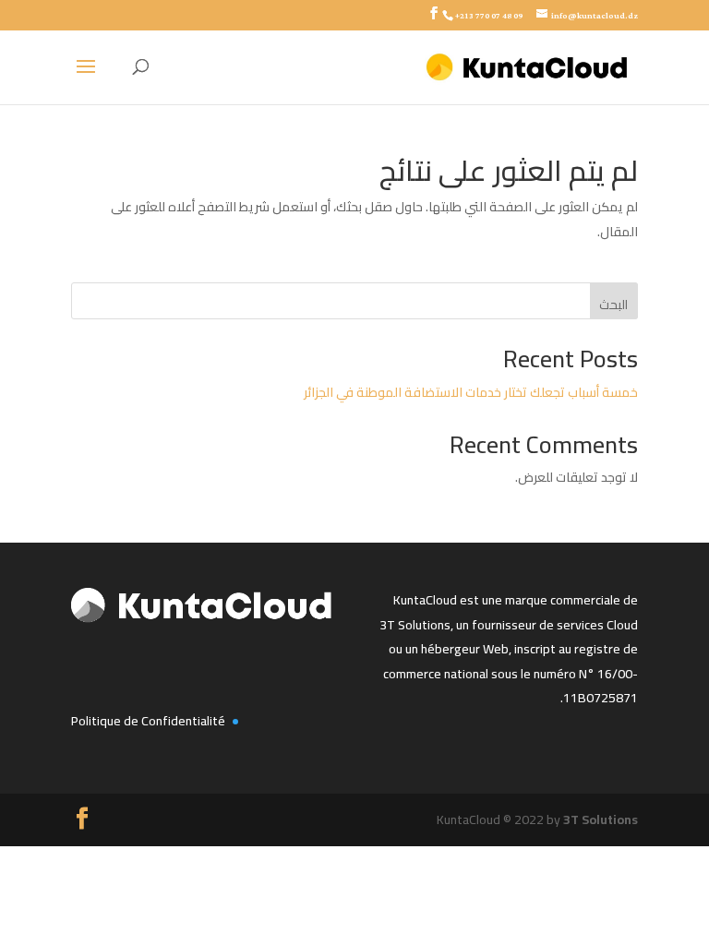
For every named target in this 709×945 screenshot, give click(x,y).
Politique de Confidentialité (148, 721)
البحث (613, 305)
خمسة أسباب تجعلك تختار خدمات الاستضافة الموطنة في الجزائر (471, 392)
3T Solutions (600, 819)
